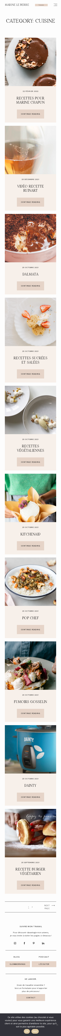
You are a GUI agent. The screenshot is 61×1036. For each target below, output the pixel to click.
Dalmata (30, 274)
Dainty (30, 786)
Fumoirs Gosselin (30, 702)
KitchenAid (30, 534)
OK (26, 1031)
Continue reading (30, 113)
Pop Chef (30, 618)
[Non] (57, 1024)
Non (35, 1031)
